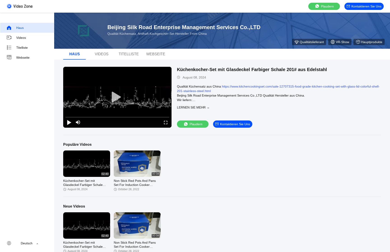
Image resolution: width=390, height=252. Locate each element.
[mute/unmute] (78, 122)
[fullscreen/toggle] (165, 122)
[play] (117, 97)
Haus (20, 28)
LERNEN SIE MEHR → (193, 107)
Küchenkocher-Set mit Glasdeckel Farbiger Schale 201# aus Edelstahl (252, 69)
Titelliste (22, 47)
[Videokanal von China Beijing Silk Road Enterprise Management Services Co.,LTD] (19, 6)
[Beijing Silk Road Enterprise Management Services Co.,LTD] (83, 30)
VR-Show (342, 42)
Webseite (23, 57)
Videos (21, 37)
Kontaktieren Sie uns (366, 6)
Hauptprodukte (371, 42)
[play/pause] (69, 122)
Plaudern (327, 6)
